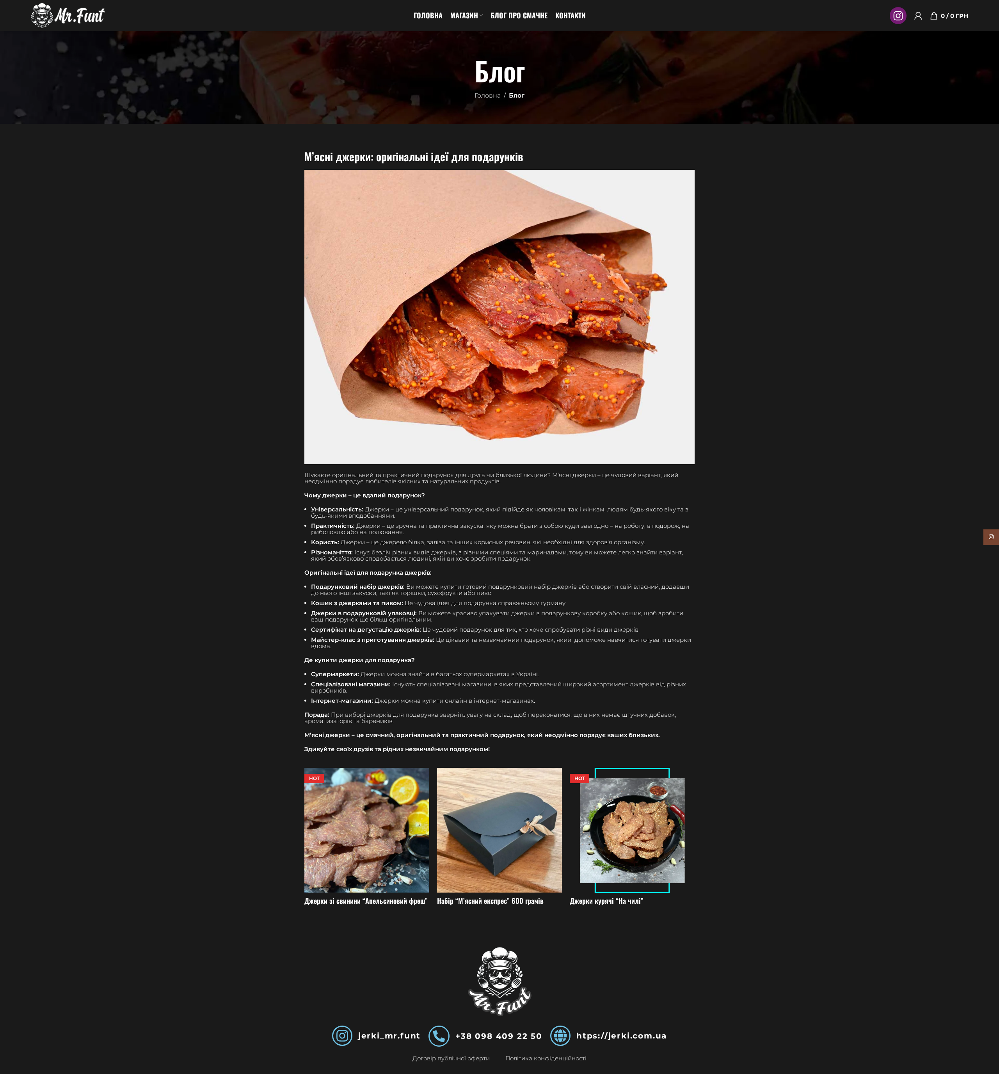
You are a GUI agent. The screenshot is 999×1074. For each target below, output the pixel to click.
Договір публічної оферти (451, 1058)
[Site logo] (68, 15)
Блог (516, 95)
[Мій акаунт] (918, 15)
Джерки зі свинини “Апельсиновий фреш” (366, 901)
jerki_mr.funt (389, 1035)
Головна (488, 95)
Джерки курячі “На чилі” (606, 901)
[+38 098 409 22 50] (439, 1036)
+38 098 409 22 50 (498, 1036)
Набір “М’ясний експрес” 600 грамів (490, 901)
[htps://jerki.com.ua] (560, 1036)
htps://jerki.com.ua (621, 1035)
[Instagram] (898, 15)
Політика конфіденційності (546, 1058)
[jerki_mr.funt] (342, 1036)
